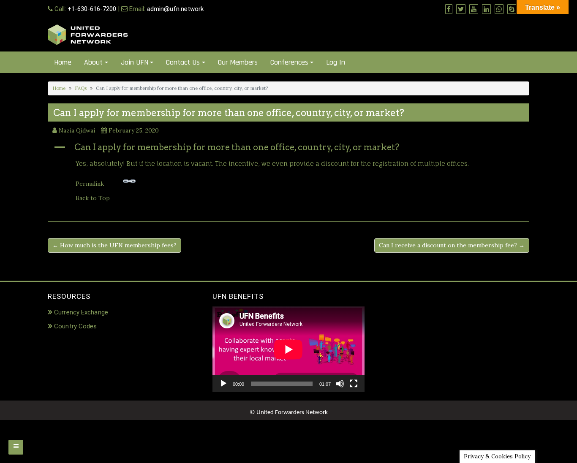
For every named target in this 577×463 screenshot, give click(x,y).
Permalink (90, 183)
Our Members (238, 62)
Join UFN (134, 62)
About (93, 62)
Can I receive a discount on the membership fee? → (452, 245)
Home (62, 62)
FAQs (81, 88)
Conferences (289, 62)
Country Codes (75, 326)
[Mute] (340, 383)
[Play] (223, 383)
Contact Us (183, 62)
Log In (335, 62)
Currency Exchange (81, 312)
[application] (288, 349)
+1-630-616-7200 (92, 9)
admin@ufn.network (175, 9)
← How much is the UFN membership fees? (114, 245)
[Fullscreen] (353, 383)
